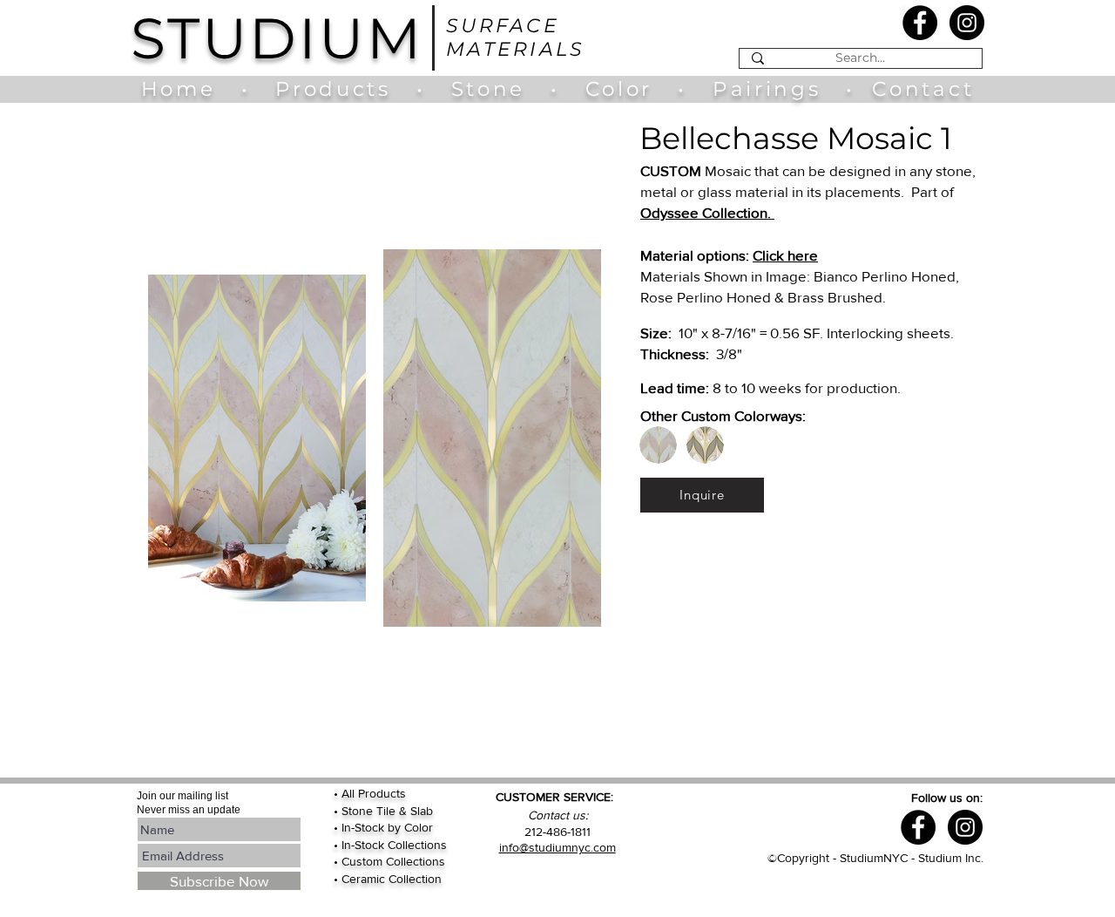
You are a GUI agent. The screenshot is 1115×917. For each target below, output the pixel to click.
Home (187, 89)
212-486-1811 (557, 832)
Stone (501, 89)
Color (623, 89)
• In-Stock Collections (390, 845)
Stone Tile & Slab (387, 811)
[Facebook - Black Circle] (919, 22)
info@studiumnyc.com (557, 847)
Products (332, 89)
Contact (923, 89)
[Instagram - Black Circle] (966, 22)
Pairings (767, 89)
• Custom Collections (389, 861)
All (349, 793)
